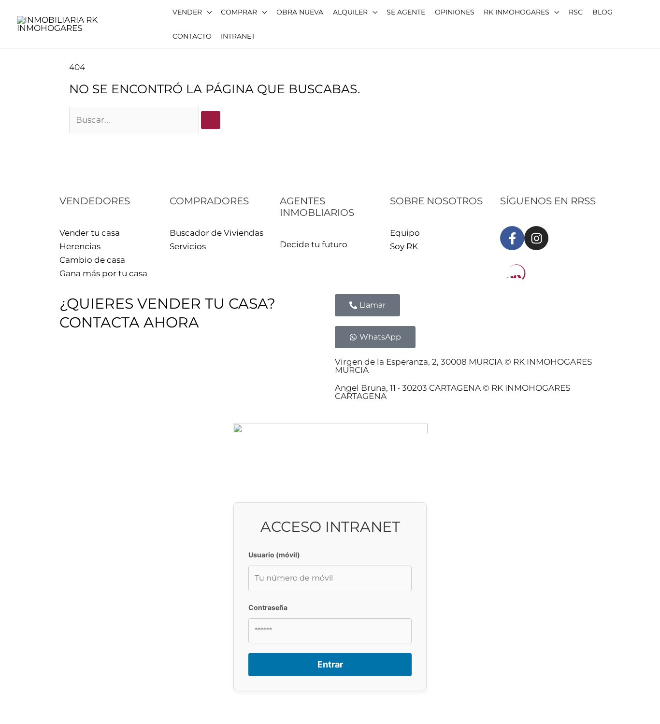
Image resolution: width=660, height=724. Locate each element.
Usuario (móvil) (274, 555)
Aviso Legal (82, 364)
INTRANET (297, 364)
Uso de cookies (239, 364)
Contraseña (267, 607)
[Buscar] (210, 120)
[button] (192, 12)
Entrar (330, 664)
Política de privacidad (157, 364)
